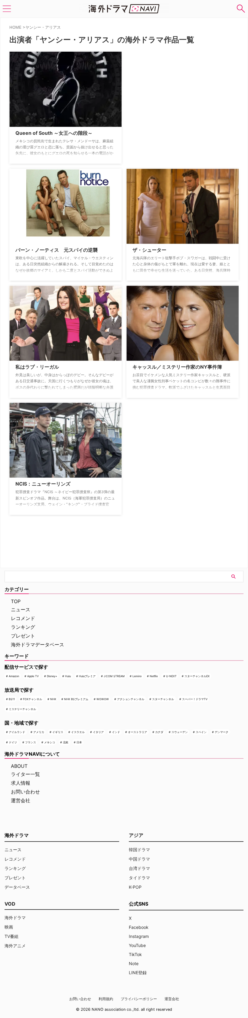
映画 (9, 926)
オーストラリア (137, 732)
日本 (79, 742)
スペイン (201, 732)
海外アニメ (15, 945)
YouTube (137, 945)
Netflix (154, 676)
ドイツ (13, 742)
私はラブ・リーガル (37, 367)
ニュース (20, 609)
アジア (136, 835)
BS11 (12, 699)
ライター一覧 (25, 774)
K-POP (135, 887)
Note (134, 963)
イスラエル (78, 732)
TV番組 (11, 936)
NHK (53, 699)
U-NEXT (171, 676)
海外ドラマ (15, 917)
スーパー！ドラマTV (194, 699)
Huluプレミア (87, 676)
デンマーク (221, 732)
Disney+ (52, 676)
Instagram (139, 936)
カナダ (159, 732)
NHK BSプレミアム (76, 699)
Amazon (14, 676)
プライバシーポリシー (139, 999)
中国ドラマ (139, 858)
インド (116, 732)
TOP (16, 601)
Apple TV (33, 676)
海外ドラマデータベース (37, 645)
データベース (17, 887)
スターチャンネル (163, 699)
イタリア (98, 732)
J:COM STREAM (114, 676)
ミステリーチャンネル (22, 709)
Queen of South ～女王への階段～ (54, 133)
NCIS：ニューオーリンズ (42, 484)
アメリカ (38, 732)
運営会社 (20, 800)
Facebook (138, 927)
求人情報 (20, 783)
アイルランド (17, 732)
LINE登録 (138, 972)
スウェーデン (179, 732)
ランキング (23, 627)
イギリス (57, 732)
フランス (30, 742)
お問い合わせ (25, 792)
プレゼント (23, 636)
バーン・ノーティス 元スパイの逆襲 (56, 250)
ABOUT (19, 766)
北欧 (65, 742)
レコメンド (23, 618)
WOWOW (102, 699)
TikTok (135, 954)
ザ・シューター (149, 250)
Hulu (68, 676)
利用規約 (106, 999)
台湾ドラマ (139, 868)
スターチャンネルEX (197, 676)
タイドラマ (139, 877)
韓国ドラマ (139, 849)
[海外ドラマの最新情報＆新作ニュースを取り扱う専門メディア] (124, 8)
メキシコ (49, 742)
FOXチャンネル (32, 699)
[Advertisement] (156, 89)
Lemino (137, 676)
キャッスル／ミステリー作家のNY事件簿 (177, 367)
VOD (10, 904)
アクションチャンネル (130, 699)
